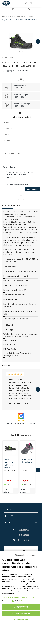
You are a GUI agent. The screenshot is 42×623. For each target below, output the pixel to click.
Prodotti (10, 16)
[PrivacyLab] (17, 601)
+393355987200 (23, 535)
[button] (19, 51)
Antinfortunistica (20, 16)
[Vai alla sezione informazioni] (21, 10)
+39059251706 (23, 530)
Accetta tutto (21, 607)
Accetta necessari (21, 613)
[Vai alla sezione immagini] (13, 10)
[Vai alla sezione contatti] (29, 10)
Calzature (31, 16)
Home (3, 16)
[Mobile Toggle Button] (38, 3)
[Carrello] (31, 3)
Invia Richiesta (32, 189)
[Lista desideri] (26, 3)
